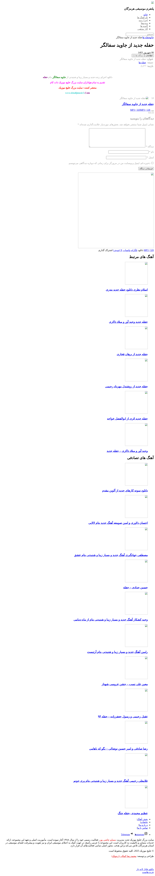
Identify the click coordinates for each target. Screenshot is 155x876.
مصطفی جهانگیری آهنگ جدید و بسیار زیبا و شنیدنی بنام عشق (111, 555)
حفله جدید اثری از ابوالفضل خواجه (127, 418)
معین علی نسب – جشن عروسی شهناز (125, 684)
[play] (152, 110)
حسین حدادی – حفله (135, 587)
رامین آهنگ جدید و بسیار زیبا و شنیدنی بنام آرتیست (117, 652)
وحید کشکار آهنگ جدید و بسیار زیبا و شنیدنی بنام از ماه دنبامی (111, 619)
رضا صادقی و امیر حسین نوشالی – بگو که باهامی (118, 748)
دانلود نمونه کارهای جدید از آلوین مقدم (125, 490)
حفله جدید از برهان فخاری (132, 354)
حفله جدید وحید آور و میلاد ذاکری (128, 321)
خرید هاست (148, 872)
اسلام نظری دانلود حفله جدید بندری (127, 289)
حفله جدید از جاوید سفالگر (138, 104)
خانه (152, 37)
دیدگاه (150, 146)
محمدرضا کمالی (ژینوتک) (124, 856)
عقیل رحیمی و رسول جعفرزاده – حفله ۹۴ (123, 716)
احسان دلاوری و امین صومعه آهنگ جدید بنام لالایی (118, 522)
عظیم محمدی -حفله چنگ (133, 813)
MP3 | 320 (135, 110)
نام (151, 152)
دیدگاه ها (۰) (138, 55)
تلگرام (134, 250)
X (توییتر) (117, 250)
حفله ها (146, 37)
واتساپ (126, 250)
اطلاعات (149, 55)
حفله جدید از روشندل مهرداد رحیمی (126, 386)
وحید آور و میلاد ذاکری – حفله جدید (127, 451)
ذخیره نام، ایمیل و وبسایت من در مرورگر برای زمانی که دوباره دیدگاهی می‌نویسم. (109, 163)
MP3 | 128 (145, 110)
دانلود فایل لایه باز (145, 869)
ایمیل (150, 157)
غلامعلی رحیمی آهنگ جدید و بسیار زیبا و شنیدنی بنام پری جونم (110, 780)
